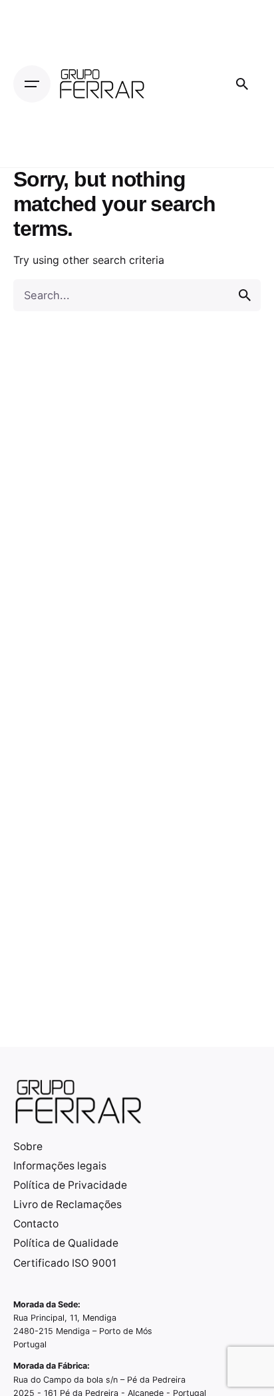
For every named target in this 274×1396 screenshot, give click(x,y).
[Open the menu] (32, 84)
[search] (245, 295)
